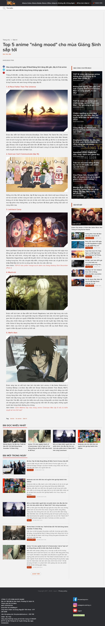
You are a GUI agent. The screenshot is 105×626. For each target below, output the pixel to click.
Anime (12, 418)
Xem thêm (36, 573)
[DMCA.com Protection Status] (79, 615)
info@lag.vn (13, 607)
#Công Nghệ (70, 3)
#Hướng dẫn (62, 3)
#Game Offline (46, 3)
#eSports (54, 3)
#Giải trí (87, 3)
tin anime (18, 418)
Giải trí (25, 418)
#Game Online (26, 3)
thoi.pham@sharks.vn (20, 614)
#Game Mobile (36, 3)
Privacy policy (63, 591)
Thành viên (98, 3)
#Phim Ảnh (80, 3)
